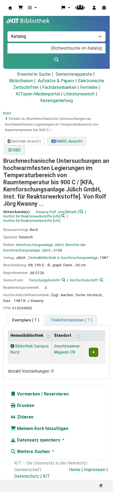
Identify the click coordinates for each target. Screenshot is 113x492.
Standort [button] (62, 335)
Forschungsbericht (44, 280)
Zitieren (24, 417)
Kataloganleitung (56, 100)
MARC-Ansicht (69, 141)
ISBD (16, 150)
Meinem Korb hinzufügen (42, 428)
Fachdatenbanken (59, 87)
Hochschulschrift (84, 280)
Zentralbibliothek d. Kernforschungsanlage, (63, 257)
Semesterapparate (74, 74)
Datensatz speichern (38, 440)
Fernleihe (89, 87)
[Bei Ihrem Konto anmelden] (94, 8)
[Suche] (56, 60)
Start (7, 113)
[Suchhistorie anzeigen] (104, 8)
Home (74, 469)
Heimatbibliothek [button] (26, 335)
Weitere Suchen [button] (33, 451)
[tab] (71, 320)
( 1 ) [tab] (25, 320)
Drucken (25, 405)
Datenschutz (26, 476)
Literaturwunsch (79, 94)
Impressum (94, 469)
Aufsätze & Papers (56, 80)
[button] (20, 8)
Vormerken (28, 394)
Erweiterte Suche (34, 74)
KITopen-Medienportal (38, 94)
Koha (10, 8)
